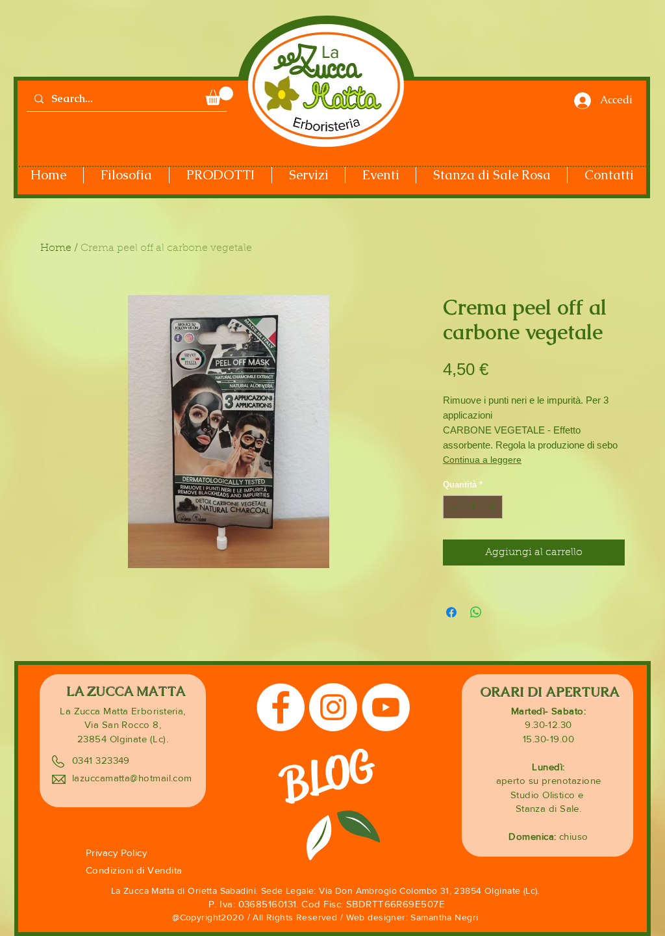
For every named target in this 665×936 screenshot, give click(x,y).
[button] (219, 95)
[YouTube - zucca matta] (386, 707)
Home (55, 248)
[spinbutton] (473, 507)
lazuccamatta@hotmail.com (132, 777)
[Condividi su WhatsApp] (476, 612)
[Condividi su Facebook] (451, 612)
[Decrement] (452, 507)
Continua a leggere (482, 459)
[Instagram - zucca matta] (333, 707)
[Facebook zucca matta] (281, 707)
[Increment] (493, 507)
